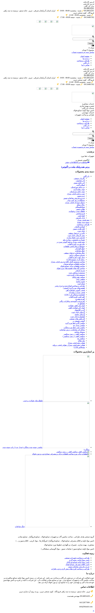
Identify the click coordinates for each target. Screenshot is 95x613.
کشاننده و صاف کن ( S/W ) (74, 295)
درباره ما (86, 58)
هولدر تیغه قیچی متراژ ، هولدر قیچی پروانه (69, 345)
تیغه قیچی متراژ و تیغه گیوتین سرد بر (71, 242)
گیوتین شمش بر (79, 321)
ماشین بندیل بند (79, 325)
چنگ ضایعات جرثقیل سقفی (74, 253)
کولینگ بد (81, 303)
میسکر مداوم (79, 332)
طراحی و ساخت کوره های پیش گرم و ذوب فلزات (70, 569)
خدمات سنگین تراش (77, 255)
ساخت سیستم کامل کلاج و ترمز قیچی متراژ (68, 262)
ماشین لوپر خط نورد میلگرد (74, 327)
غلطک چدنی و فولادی (77, 211)
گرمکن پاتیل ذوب (78, 312)
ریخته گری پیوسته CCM (75, 260)
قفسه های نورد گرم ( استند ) (74, 288)
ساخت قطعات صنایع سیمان (74, 264)
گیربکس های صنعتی (77, 319)
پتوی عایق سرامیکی (77, 192)
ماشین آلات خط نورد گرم (75, 323)
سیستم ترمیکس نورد (77, 273)
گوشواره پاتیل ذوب (77, 317)
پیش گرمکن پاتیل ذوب (76, 235)
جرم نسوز (81, 196)
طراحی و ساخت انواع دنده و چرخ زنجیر (70, 286)
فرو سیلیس (80, 213)
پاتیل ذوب (81, 231)
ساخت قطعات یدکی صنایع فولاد (72, 266)
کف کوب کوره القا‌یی (77, 297)
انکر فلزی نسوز (79, 229)
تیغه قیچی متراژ (83, 220)
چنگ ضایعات (80, 251)
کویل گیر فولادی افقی (76, 308)
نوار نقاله (81, 341)
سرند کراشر (80, 270)
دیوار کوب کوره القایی (76, 257)
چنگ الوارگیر (80, 249)
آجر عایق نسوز (79, 183)
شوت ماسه (80, 281)
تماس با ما (85, 65)
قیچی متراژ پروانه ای (77, 292)
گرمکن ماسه (80, 314)
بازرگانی (86, 63)
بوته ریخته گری (79, 189)
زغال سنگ (81, 205)
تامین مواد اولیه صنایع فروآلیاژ (77, 562)
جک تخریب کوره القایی (76, 244)
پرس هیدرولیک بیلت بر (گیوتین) (75, 167)
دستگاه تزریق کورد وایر (76, 200)
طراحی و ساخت (83, 61)
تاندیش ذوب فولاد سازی (75, 238)
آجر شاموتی (80, 181)
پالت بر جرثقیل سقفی (76, 233)
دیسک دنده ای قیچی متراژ (75, 202)
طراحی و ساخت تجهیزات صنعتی (76, 558)
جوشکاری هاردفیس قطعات (74, 246)
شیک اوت (81, 284)
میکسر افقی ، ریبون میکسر (74, 334)
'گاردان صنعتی (79, 178)
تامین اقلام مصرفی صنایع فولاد (77, 564)
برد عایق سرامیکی (78, 187)
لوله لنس (81, 216)
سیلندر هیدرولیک (78, 277)
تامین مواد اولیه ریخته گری (79, 560)
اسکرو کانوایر (79, 227)
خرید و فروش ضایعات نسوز (74, 198)
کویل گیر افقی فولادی (76, 306)
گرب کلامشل (79, 310)
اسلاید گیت (80, 185)
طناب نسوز (80, 209)
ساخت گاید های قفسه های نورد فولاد (71, 268)
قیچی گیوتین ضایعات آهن (75, 290)
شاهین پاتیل (80, 279)
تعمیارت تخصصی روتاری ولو (74, 240)
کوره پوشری (80, 299)
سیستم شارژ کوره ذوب (76, 275)
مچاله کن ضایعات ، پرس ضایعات (72, 330)
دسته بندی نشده (83, 222)
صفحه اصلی (84, 56)
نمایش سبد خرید (88, 52)
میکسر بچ (81, 338)
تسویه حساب (77, 52)
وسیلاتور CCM (79, 347)
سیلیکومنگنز (80, 207)
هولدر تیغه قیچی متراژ (76, 343)
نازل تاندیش (80, 218)
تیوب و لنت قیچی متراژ (76, 194)
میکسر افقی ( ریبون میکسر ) (74, 336)
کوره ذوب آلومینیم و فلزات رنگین (72, 301)
